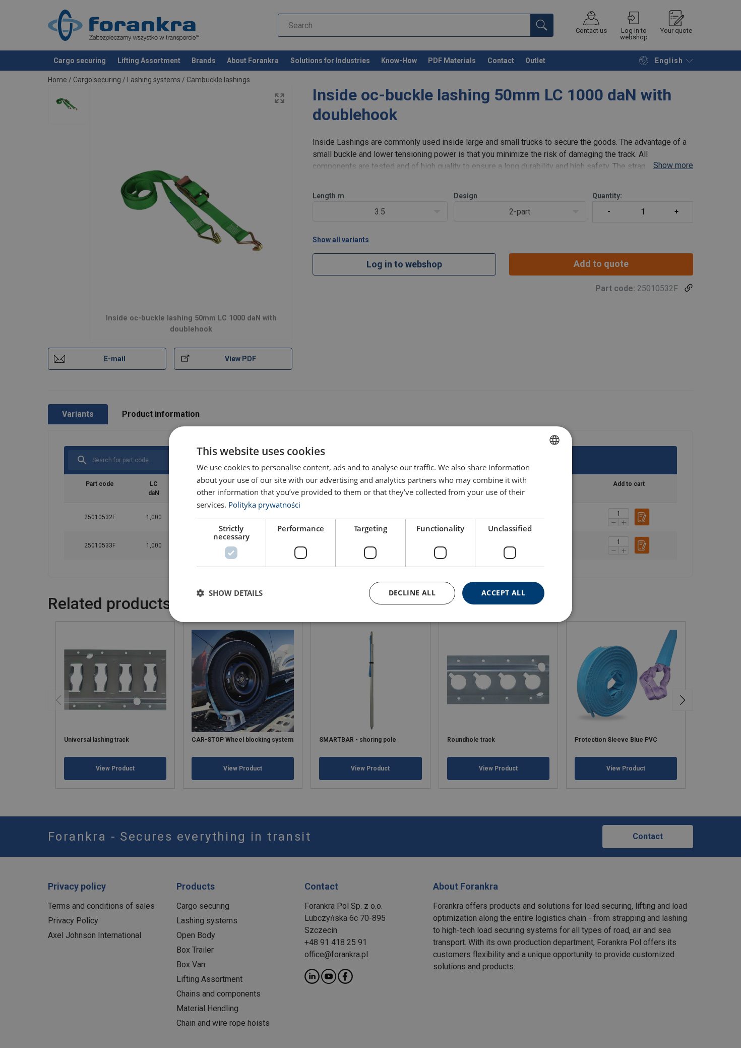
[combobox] (554, 439)
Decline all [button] (412, 592)
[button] (230, 592)
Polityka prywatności (264, 505)
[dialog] (370, 524)
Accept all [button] (503, 592)
